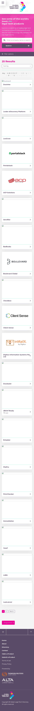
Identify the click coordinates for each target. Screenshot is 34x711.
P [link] (8, 75)
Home (4, 640)
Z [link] (26, 75)
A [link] (7, 73)
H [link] (20, 73)
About (4, 644)
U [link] (17, 75)
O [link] (6, 75)
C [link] (11, 73)
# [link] (6, 73)
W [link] (21, 75)
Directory (5, 647)
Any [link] (3, 73)
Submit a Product (8, 657)
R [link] (12, 75)
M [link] (28, 73)
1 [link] (3, 611)
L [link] (26, 73)
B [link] (9, 73)
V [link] (19, 75)
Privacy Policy (6, 664)
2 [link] (6, 611)
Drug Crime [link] (8, 622)
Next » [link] (12, 611)
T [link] (15, 75)
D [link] (13, 73)
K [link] (24, 73)
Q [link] (10, 75)
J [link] (23, 73)
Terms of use (6, 660)
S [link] (14, 75)
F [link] (16, 73)
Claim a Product (8, 654)
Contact (5, 650)
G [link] (18, 73)
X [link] (23, 75)
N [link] (30, 73)
